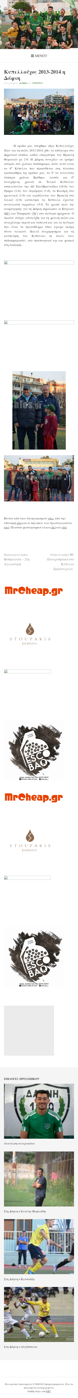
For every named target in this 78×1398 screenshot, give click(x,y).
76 (34, 213)
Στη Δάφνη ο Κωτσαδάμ (19, 1279)
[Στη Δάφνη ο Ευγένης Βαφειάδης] (39, 1205)
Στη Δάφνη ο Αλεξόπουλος (21, 1347)
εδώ (19, 523)
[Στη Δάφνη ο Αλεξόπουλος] (39, 1341)
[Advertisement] (29, 1031)
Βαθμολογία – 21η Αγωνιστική (16, 559)
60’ (7, 213)
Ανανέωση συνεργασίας (19, 1143)
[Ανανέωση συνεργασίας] (39, 1137)
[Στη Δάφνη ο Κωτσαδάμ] (39, 1273)
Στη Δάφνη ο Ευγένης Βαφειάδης (25, 1211)
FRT (48, 1391)
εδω (50, 518)
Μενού (41, 55)
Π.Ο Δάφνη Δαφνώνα (39, 16)
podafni (23, 82)
